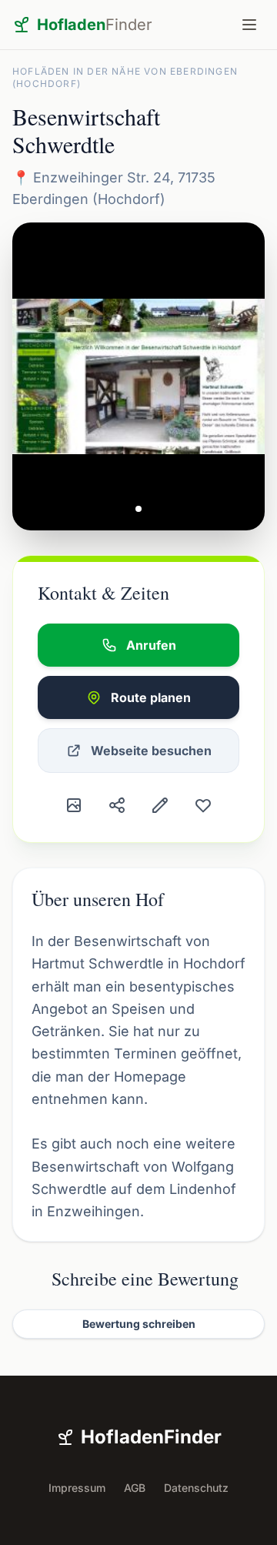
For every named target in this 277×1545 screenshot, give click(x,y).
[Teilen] (117, 805)
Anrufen (151, 645)
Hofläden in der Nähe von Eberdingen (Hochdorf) (125, 77)
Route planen (151, 697)
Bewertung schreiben (138, 1323)
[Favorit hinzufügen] (203, 805)
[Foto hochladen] (74, 805)
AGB (134, 1487)
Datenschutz (196, 1487)
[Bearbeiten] (160, 805)
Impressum (76, 1487)
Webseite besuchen (151, 750)
